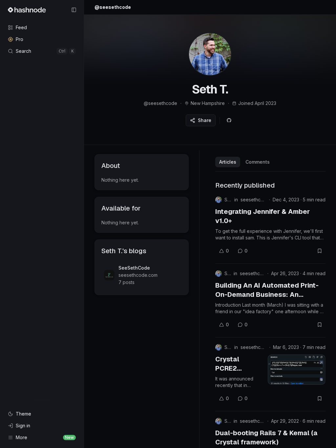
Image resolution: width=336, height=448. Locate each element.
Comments (257, 162)
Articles (227, 162)
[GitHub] (229, 120)
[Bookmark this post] (320, 251)
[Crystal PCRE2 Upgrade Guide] (297, 370)
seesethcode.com (253, 199)
